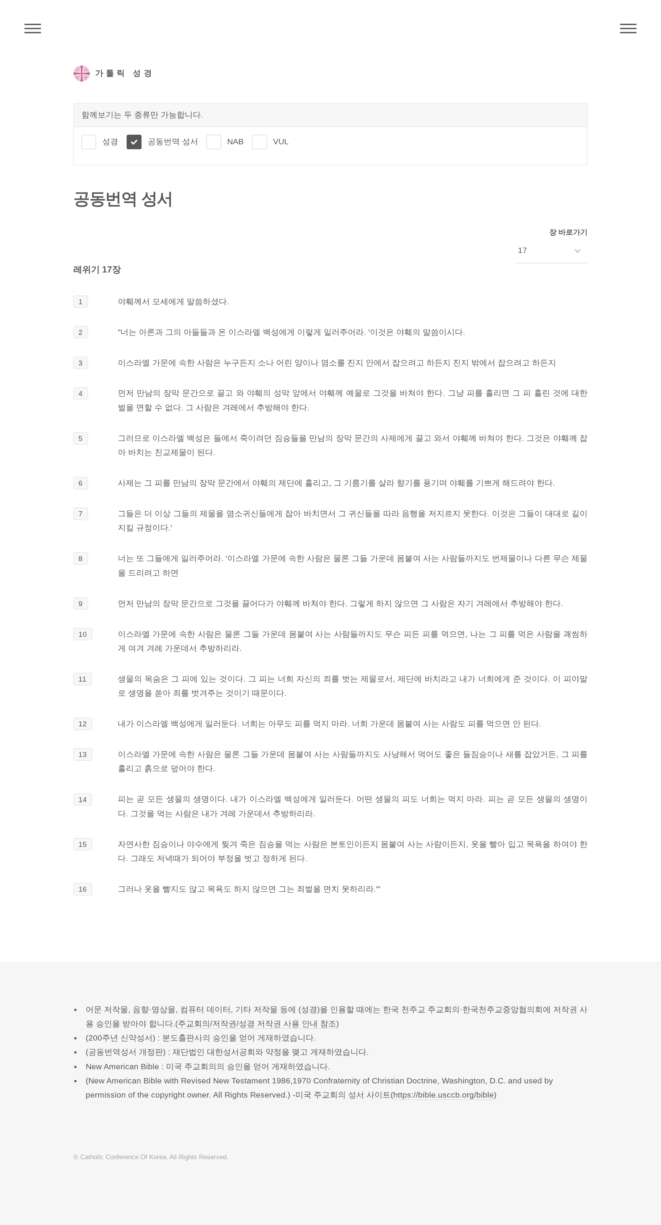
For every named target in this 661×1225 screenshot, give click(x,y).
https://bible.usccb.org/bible (443, 1094)
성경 (110, 141)
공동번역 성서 (173, 141)
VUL (281, 141)
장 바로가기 (568, 232)
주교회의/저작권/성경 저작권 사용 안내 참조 (257, 1023)
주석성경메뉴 (32, 28)
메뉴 (628, 28)
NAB (235, 141)
